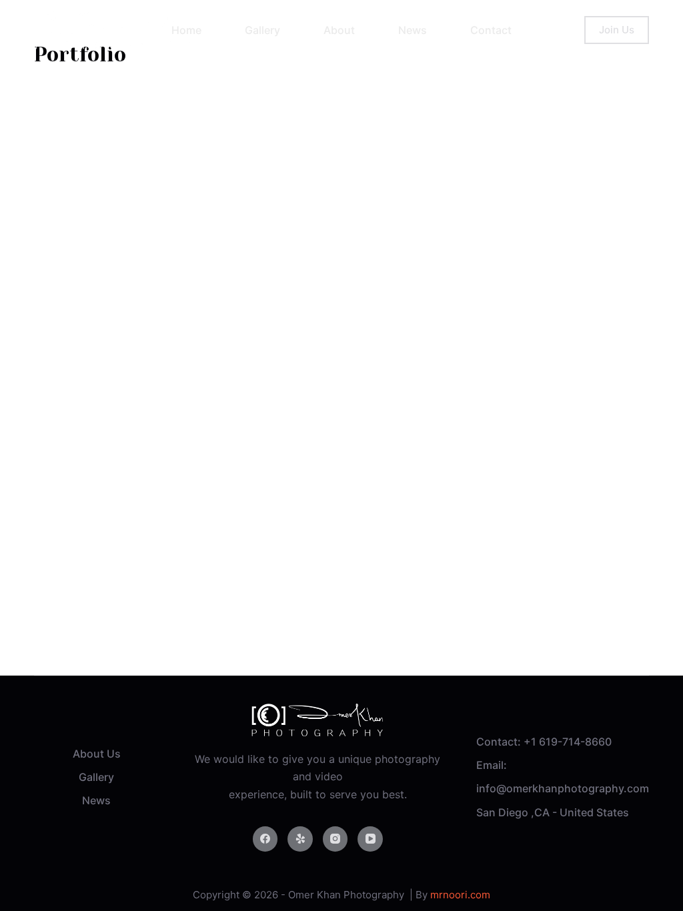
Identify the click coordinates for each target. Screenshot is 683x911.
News (96, 800)
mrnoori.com (460, 894)
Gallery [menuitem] (262, 30)
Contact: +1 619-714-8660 (544, 741)
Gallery (96, 777)
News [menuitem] (412, 30)
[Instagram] (335, 839)
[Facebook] (265, 839)
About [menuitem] (339, 30)
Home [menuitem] (186, 30)
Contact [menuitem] (491, 30)
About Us (97, 753)
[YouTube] (370, 839)
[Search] (573, 30)
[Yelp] (300, 839)
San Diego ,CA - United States (552, 812)
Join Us (616, 29)
